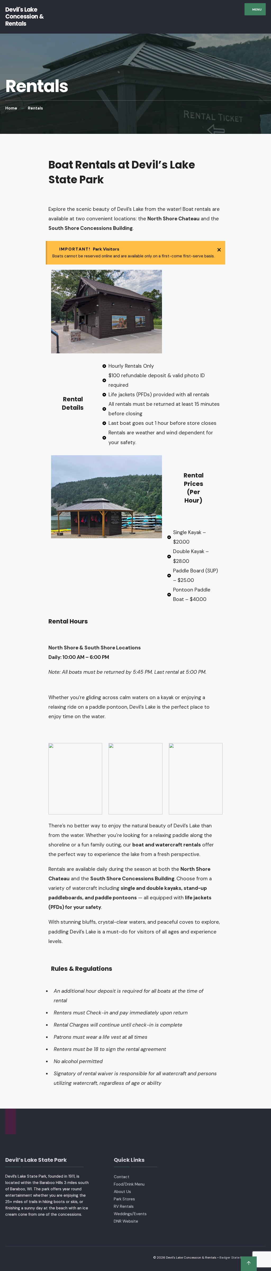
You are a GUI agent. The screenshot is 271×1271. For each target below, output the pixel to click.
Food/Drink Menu (129, 1184)
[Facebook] (10, 1121)
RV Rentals (124, 1206)
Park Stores (124, 1199)
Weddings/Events (130, 1214)
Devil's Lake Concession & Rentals (24, 17)
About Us (122, 1191)
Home (11, 108)
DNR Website (126, 1221)
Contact (121, 1176)
